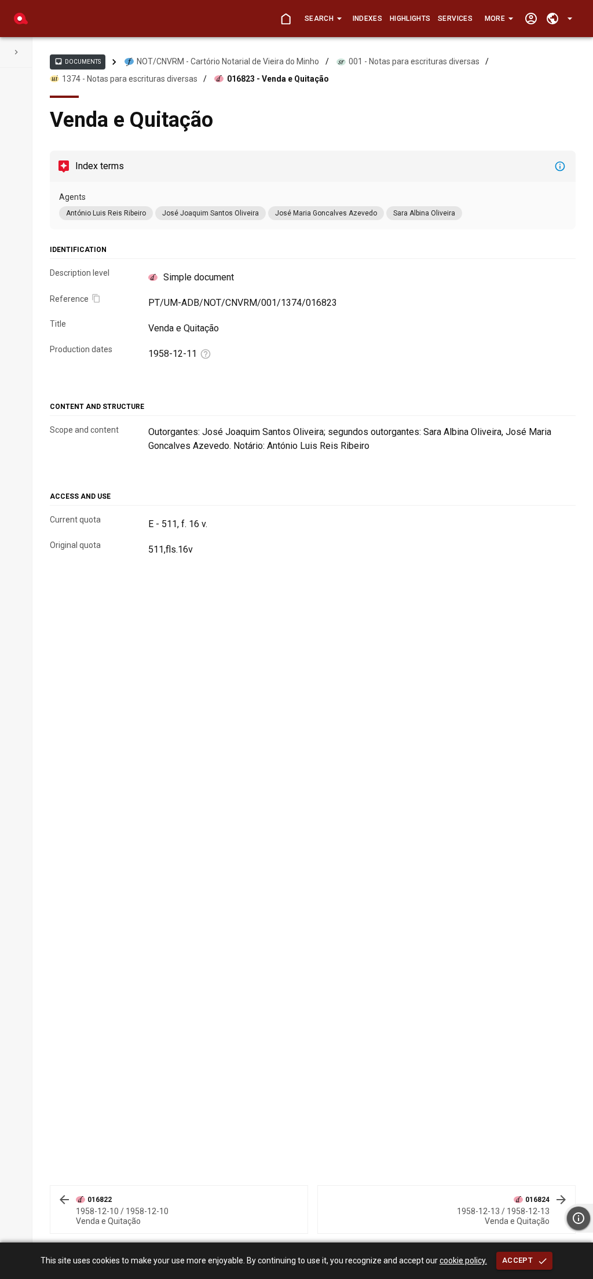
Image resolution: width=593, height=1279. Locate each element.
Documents (77, 61)
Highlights (410, 18)
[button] (322, 18)
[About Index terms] (560, 166)
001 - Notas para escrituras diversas (414, 61)
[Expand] (16, 52)
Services (455, 18)
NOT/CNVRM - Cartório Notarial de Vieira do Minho (228, 61)
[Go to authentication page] (530, 19)
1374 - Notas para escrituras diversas (129, 78)
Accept (517, 1260)
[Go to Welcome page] (285, 19)
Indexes (367, 18)
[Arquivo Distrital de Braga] (21, 18)
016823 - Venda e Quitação (278, 78)
